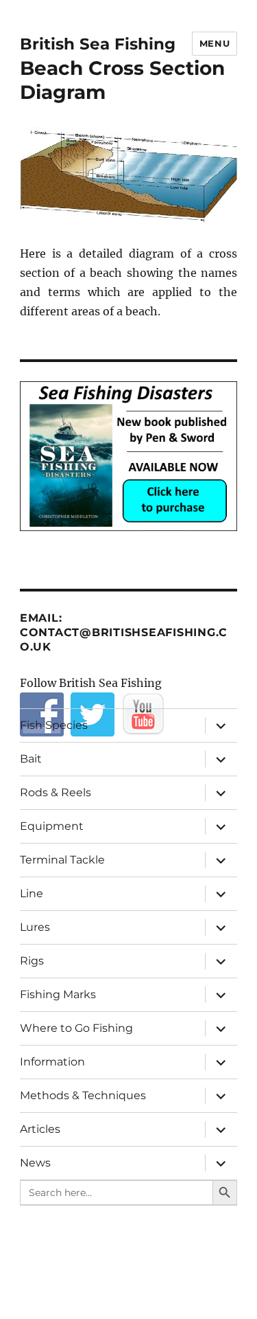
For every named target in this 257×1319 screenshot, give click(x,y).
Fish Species (54, 725)
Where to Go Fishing (76, 1028)
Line (31, 893)
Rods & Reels (55, 792)
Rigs (32, 960)
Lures (35, 927)
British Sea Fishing (97, 44)
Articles (40, 1129)
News (35, 1162)
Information (52, 1061)
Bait (31, 758)
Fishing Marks (58, 994)
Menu (214, 43)
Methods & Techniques (83, 1095)
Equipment (52, 826)
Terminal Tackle (62, 859)
